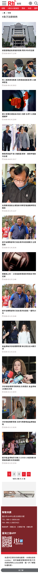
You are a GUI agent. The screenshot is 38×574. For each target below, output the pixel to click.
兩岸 (23, 8)
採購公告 (13, 527)
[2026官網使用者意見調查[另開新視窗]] (19, 494)
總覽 (3, 8)
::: (2, 13)
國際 (36, 8)
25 (22, 478)
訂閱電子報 (21, 527)
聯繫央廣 (6, 512)
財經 (29, 8)
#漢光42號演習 (13, 8)
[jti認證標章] (18, 542)
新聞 (9, 13)
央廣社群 (29, 527)
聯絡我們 (5, 527)
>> (28, 474)
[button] (30, 3)
